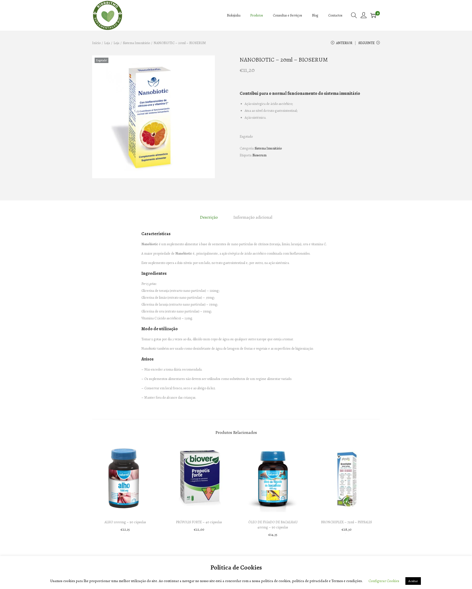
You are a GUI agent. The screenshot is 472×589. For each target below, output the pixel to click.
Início (96, 43)
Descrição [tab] (209, 217)
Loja (107, 43)
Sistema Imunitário (136, 43)
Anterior (344, 43)
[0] (373, 15)
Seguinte (366, 43)
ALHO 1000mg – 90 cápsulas (125, 522)
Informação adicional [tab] (252, 217)
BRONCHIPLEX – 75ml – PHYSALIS (346, 522)
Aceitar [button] (413, 581)
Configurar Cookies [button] (384, 580)
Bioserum (259, 155)
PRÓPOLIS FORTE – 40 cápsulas (199, 522)
